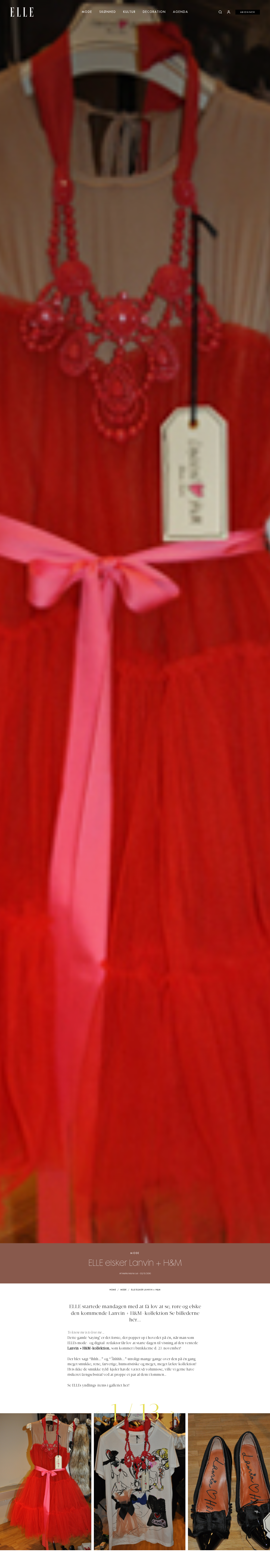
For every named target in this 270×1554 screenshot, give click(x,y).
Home (112, 1290)
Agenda (180, 12)
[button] (172, 1412)
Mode (87, 12)
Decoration (154, 12)
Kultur (129, 12)
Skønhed (107, 12)
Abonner (247, 12)
